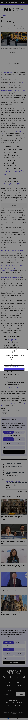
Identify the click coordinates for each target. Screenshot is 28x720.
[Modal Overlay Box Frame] (14, 360)
